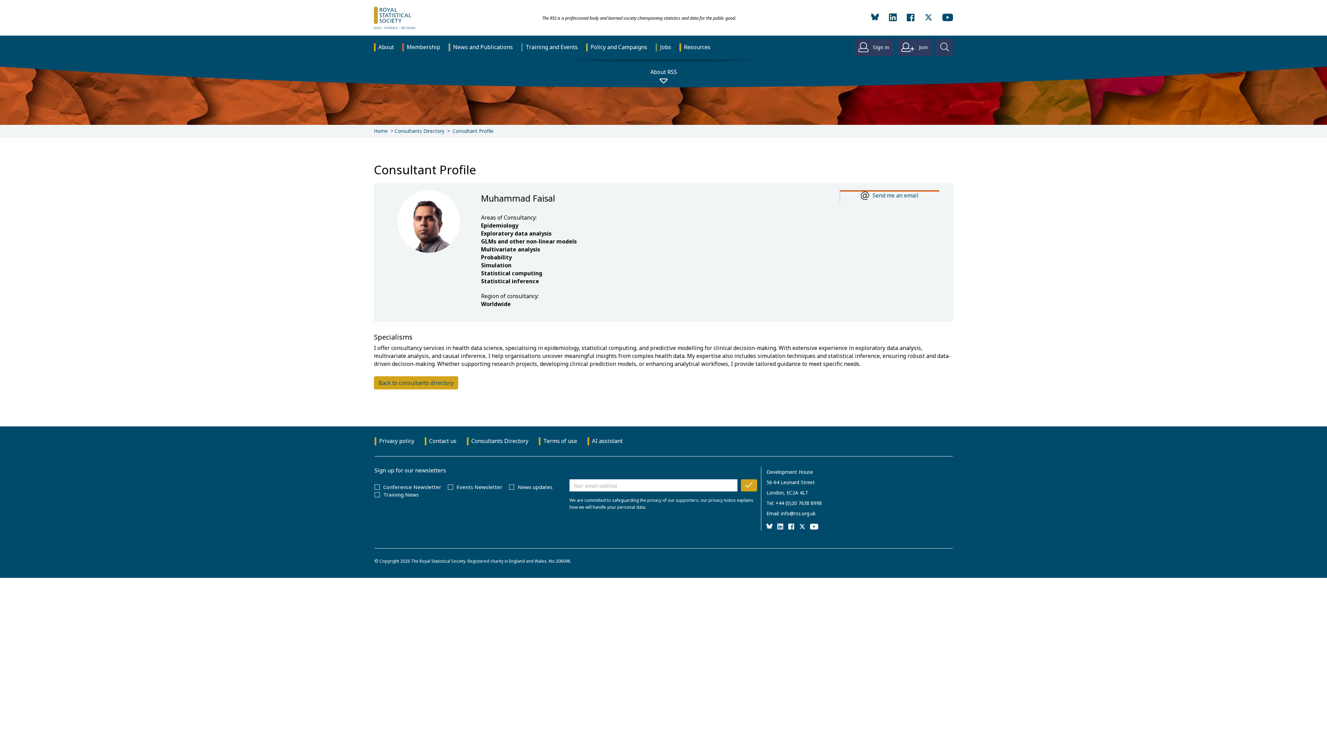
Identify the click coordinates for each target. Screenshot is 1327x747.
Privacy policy (396, 441)
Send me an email (896, 195)
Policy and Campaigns (619, 47)
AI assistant (607, 441)
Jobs (665, 47)
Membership (423, 47)
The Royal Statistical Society (438, 561)
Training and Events (552, 47)
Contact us (443, 441)
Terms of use (560, 441)
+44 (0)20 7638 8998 (798, 503)
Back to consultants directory (416, 383)
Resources (697, 47)
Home (381, 131)
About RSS (663, 72)
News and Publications (483, 47)
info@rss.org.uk (798, 513)
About (386, 47)
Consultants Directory (419, 131)
